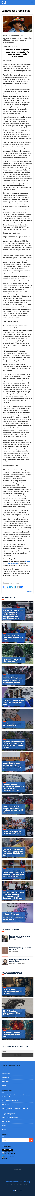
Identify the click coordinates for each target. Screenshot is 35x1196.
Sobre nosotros (6, 1073)
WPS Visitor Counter (13, 1158)
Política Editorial (6, 1077)
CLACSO (4, 1129)
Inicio (3, 1070)
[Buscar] (31, 1140)
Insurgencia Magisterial (8, 1114)
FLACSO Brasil (6, 1121)
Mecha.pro (18, 1191)
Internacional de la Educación (10, 1117)
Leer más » (29, 591)
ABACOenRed (5, 1104)
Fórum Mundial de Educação (10, 1100)
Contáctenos (5, 1085)
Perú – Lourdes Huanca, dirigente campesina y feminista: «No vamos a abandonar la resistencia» (17, 39)
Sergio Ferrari (15, 46)
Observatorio (5, 1081)
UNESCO (4, 1125)
